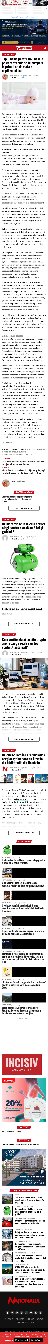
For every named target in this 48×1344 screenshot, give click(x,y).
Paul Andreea (16, 78)
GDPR (32, 1322)
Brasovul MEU (21, 1144)
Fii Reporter (9, 1319)
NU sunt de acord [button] (21, 1340)
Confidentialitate (22, 1322)
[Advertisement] (24, 1035)
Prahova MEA (33, 1144)
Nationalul (15, 770)
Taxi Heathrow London (11, 1132)
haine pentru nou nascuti (15, 140)
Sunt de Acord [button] (36, 1340)
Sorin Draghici (17, 539)
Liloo (29, 454)
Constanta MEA (8, 1144)
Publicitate (20, 1319)
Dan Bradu (15, 654)
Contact (40, 1319)
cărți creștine (21, 799)
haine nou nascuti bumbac (14, 452)
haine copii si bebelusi (35, 450)
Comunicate (30, 1319)
